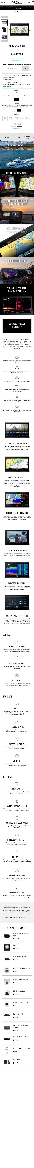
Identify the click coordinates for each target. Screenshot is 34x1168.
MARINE (16, 11)
